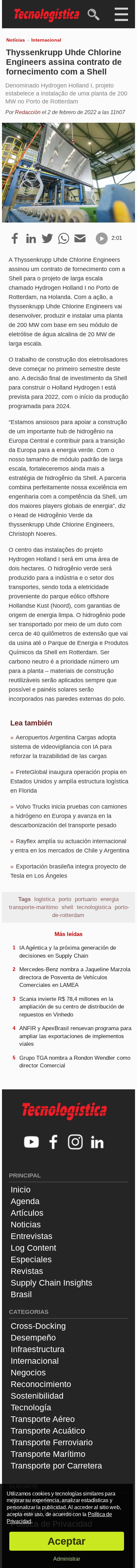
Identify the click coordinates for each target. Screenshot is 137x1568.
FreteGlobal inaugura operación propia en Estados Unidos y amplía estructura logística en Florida (69, 781)
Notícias (15, 40)
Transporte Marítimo (48, 1454)
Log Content (33, 1247)
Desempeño (33, 1337)
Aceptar (66, 1541)
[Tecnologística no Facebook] (53, 1142)
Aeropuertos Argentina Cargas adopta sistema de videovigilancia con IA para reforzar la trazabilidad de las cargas (63, 746)
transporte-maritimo (33, 907)
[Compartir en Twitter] (47, 239)
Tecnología (31, 1407)
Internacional (46, 40)
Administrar (66, 1559)
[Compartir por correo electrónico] (80, 239)
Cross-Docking (38, 1326)
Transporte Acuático (48, 1430)
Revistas (27, 1271)
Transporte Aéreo (43, 1419)
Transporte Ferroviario (52, 1442)
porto (65, 899)
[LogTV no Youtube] (31, 1142)
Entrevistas (32, 1236)
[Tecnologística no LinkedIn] (97, 1142)
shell (67, 907)
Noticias (26, 1224)
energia (109, 899)
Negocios (28, 1372)
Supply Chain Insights (51, 1282)
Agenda (25, 1201)
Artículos (27, 1212)
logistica (44, 899)
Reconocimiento (41, 1384)
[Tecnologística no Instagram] (75, 1142)
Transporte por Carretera (56, 1465)
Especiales (31, 1259)
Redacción (28, 112)
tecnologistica (94, 907)
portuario (86, 899)
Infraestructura (38, 1349)
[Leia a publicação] (102, 238)
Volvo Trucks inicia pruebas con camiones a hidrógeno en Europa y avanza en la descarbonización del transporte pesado (68, 816)
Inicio (21, 1189)
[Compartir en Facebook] (15, 239)
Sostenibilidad (37, 1395)
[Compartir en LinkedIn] (31, 239)
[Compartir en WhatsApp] (63, 239)
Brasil (21, 1294)
